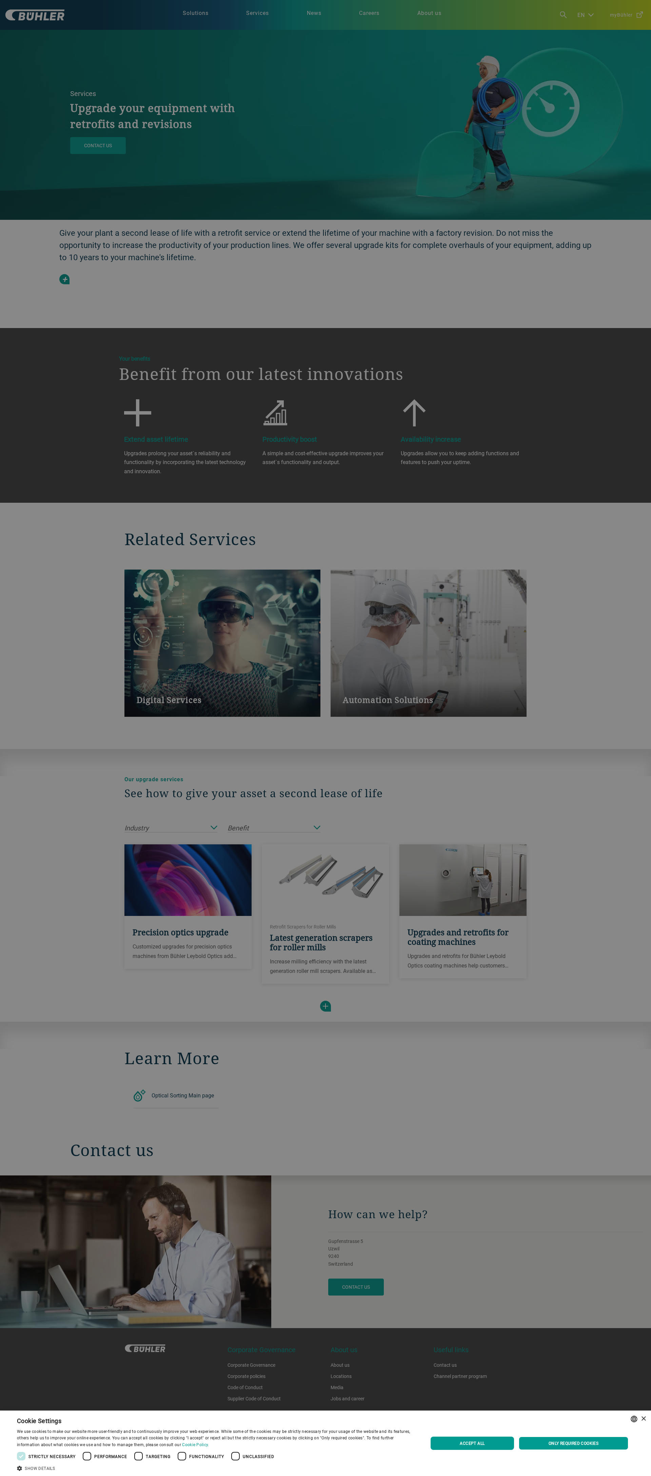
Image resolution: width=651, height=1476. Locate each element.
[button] (216, 1467)
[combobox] (634, 1419)
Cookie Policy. (195, 1444)
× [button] (643, 1418)
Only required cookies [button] (573, 1443)
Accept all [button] (472, 1443)
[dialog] (325, 1443)
